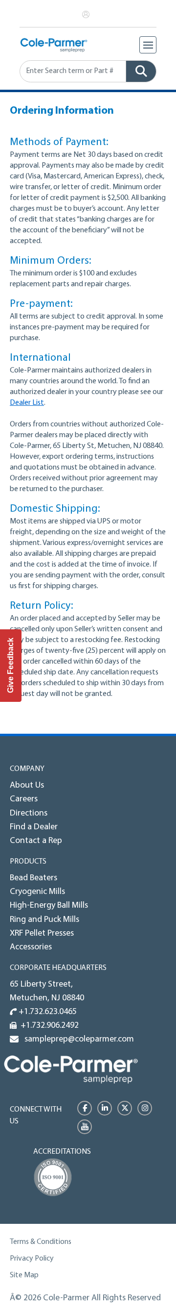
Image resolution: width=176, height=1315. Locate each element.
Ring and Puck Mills (44, 920)
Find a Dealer (34, 827)
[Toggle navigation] (147, 44)
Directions (28, 813)
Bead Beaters (33, 878)
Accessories (31, 947)
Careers (24, 799)
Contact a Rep (36, 841)
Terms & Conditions (40, 1242)
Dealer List (27, 403)
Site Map (24, 1275)
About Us (27, 785)
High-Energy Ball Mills (49, 905)
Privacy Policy (32, 1259)
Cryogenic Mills (37, 892)
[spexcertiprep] (70, 1069)
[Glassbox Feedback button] (11, 665)
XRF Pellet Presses (42, 933)
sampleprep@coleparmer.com (77, 1039)
